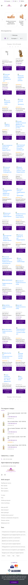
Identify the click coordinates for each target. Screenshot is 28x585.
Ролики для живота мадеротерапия (11, 543)
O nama (3, 495)
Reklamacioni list (5, 523)
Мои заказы (4, 485)
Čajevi (17, 555)
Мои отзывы (4, 488)
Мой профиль (4, 491)
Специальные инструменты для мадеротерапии (14, 531)
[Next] (25, 19)
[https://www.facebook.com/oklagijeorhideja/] (2, 475)
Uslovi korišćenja (5, 503)
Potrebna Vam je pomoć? (7, 515)
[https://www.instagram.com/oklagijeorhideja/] (5, 475)
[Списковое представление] (8, 38)
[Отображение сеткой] (5, 38)
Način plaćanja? (5, 512)
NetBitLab (14, 562)
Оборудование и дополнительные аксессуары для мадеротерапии (14, 546)
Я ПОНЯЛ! (14, 582)
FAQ (2, 497)
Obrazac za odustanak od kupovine (9, 517)
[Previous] (2, 19)
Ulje (13, 555)
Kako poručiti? (4, 507)
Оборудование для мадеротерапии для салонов (14, 534)
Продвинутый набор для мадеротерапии (13, 552)
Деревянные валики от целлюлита (11, 537)
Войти (22, 1)
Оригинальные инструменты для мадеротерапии (14, 549)
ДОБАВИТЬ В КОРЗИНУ (8, 68)
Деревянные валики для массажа (10, 540)
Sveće (8, 555)
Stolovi (3, 555)
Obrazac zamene (5, 520)
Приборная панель (6, 483)
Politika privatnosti (5, 500)
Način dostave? (4, 510)
